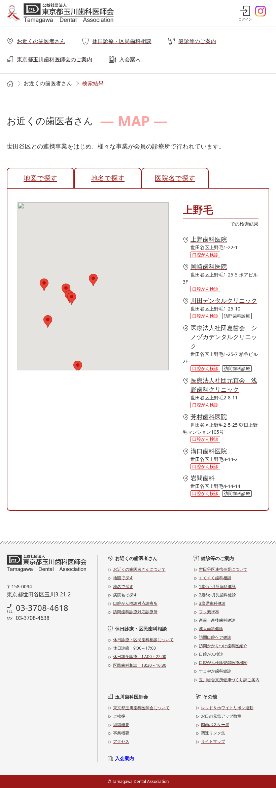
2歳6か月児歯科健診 (217, 595)
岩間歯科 (203, 478)
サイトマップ (213, 741)
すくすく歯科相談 (215, 578)
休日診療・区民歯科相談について (143, 640)
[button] (93, 280)
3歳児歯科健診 (212, 603)
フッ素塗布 (209, 612)
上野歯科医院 (209, 239)
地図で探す (40, 178)
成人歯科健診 (211, 628)
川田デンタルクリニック (224, 300)
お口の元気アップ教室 (221, 716)
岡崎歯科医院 (209, 266)
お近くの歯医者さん (41, 41)
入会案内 (130, 59)
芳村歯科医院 (209, 417)
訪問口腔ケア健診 (215, 637)
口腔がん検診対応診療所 (135, 603)
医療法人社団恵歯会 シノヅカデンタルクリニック (224, 337)
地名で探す (108, 178)
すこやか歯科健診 (215, 671)
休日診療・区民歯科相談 (121, 41)
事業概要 (121, 733)
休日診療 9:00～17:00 (134, 648)
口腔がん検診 (211, 654)
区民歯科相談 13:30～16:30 (139, 665)
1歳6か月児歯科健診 (217, 586)
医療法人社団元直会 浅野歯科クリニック (224, 384)
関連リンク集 (213, 733)
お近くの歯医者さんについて (139, 569)
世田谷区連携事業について (223, 569)
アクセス (121, 741)
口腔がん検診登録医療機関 (223, 662)
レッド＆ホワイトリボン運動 (227, 708)
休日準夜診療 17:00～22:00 (139, 656)
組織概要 (121, 724)
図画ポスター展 (215, 724)
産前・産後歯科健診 (217, 620)
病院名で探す (125, 595)
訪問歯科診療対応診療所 (135, 612)
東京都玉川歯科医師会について (141, 708)
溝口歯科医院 (209, 451)
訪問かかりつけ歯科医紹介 (223, 646)
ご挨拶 (119, 716)
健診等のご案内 (197, 41)
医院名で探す (175, 178)
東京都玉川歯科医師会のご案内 (54, 59)
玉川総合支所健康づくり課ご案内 (229, 680)
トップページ (9, 83)
